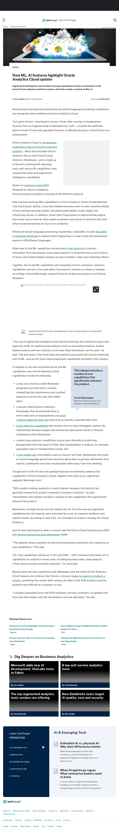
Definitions (38, 820)
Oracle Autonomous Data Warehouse (38, 534)
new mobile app (27, 454)
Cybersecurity (16, 755)
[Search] (115, 20)
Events (58, 820)
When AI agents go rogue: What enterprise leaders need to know (81, 773)
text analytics (77, 248)
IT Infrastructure (18, 769)
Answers (27, 820)
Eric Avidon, (20, 99)
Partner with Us (77, 811)
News (15, 67)
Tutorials (50, 826)
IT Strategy (14, 776)
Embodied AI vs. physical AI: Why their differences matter (80, 744)
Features (66, 820)
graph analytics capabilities (32, 425)
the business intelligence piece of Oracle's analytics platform (34, 147)
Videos (59, 826)
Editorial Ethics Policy (21, 811)
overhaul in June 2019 (36, 185)
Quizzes (36, 826)
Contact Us (52, 811)
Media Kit (90, 811)
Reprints (18, 820)
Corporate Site (9, 814)
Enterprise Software (19, 762)
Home (5, 27)
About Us (7, 811)
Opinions (14, 826)
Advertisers (64, 811)
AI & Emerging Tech (18, 748)
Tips (43, 826)
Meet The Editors (39, 811)
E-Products (48, 820)
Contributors (8, 820)
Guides (6, 826)
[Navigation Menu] (4, 20)
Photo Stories (25, 826)
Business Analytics (18, 27)
